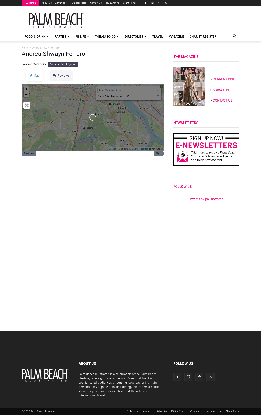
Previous (28, 153)
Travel (157, 36)
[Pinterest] (159, 3)
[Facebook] (146, 3)
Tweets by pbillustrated (206, 199)
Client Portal (129, 2)
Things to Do (105, 36)
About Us (47, 2)
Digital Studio (79, 2)
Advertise (60, 2)
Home (25, 47)
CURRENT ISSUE (225, 79)
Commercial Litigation (63, 64)
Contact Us (96, 2)
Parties (60, 36)
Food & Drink (34, 36)
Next (159, 153)
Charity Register (203, 36)
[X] (166, 3)
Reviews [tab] (63, 75)
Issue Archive (112, 2)
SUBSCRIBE (221, 90)
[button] (234, 37)
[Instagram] (152, 3)
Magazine (176, 36)
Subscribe (31, 2)
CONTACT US (222, 100)
